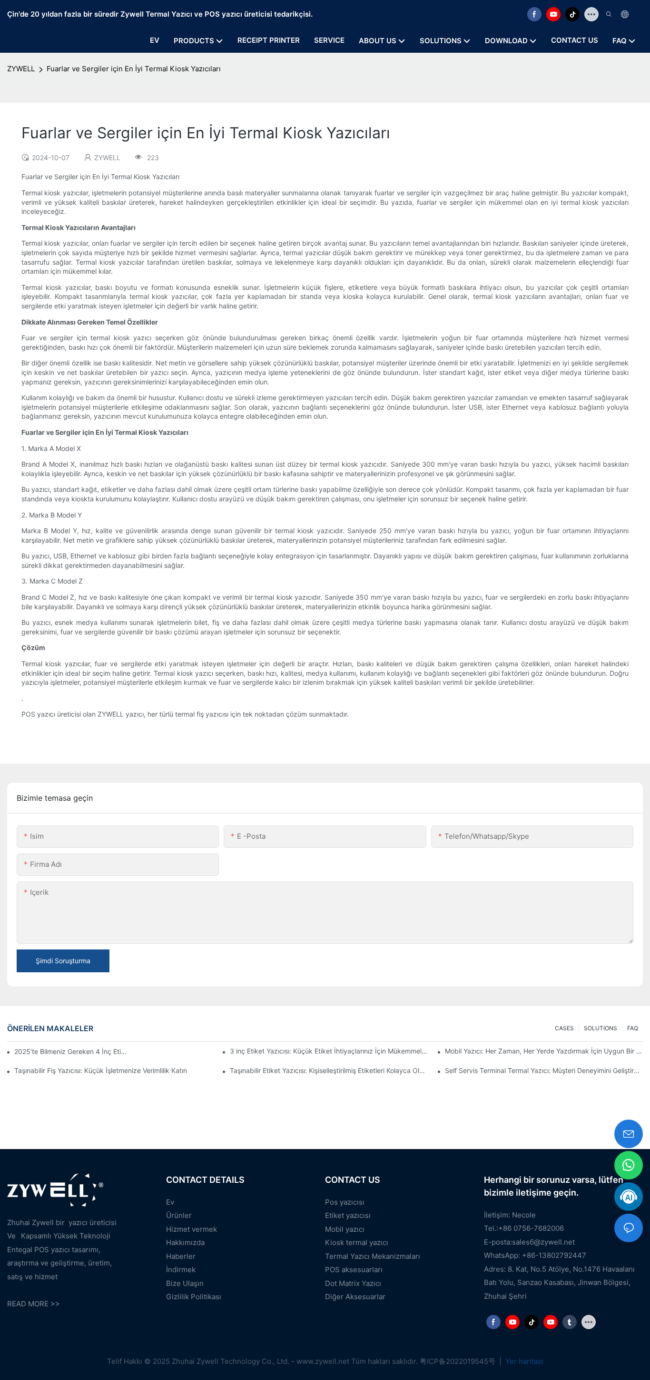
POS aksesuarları (354, 1269)
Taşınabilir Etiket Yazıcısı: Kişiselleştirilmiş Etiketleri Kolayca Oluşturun (329, 1070)
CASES (564, 1028)
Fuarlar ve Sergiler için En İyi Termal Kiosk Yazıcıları (134, 68)
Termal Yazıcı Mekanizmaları (372, 1256)
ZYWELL (21, 68)
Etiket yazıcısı (348, 1215)
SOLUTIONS (600, 1028)
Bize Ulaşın (185, 1283)
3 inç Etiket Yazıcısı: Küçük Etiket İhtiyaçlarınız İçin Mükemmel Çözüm (329, 1051)
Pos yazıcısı (344, 1202)
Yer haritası (523, 1361)
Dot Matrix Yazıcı (353, 1283)
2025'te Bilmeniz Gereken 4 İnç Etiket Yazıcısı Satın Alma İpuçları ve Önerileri (72, 1051)
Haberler (181, 1256)
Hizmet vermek (191, 1229)
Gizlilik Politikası (193, 1296)
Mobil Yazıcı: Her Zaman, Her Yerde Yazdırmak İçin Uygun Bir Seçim (544, 1051)
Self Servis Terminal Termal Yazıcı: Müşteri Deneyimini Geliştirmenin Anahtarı (544, 1070)
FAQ (632, 1028)
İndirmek (181, 1269)
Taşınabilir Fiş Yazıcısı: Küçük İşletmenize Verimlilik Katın (100, 1070)
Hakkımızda (185, 1242)
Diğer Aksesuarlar (355, 1296)
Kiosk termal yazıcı (356, 1242)
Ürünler (179, 1215)
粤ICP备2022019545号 (458, 1361)
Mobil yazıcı (344, 1229)
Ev (170, 1202)
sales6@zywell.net (543, 1241)
